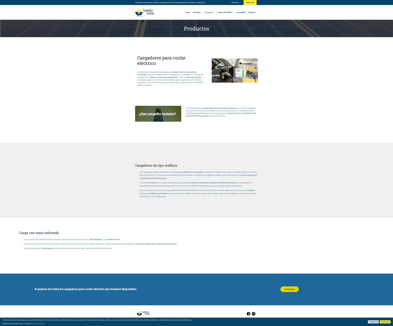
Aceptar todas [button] (385, 322)
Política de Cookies (38, 324)
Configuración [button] (373, 322)
